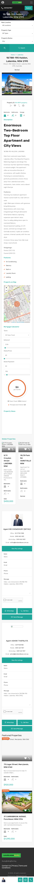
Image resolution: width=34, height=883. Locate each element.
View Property (17, 757)
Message (6, 579)
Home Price (8, 351)
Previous (3, 84)
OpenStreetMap (20, 322)
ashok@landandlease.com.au (19, 654)
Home (13, 55)
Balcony (8, 265)
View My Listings (17, 548)
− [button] (6, 290)
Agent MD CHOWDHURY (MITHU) (17, 529)
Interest (7, 340)
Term (5, 331)
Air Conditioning (11, 262)
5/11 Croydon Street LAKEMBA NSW (8, 460)
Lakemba (20, 55)
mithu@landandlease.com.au (19, 542)
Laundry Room (11, 273)
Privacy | (15, 866)
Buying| (4, 861)
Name (5, 554)
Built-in (8, 269)
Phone (6, 570)
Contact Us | (7, 866)
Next (30, 84)
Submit (28, 8)
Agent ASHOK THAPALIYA (17, 641)
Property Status (6, 38)
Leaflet (13, 322)
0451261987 (8, 8)
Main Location (6, 22)
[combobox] (17, 26)
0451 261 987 (19, 648)
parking (8, 277)
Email (5, 562)
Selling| (9, 861)
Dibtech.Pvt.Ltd (21, 876)
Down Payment (9, 362)
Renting (13, 861)
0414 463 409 (19, 536)
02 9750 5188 (19, 533)
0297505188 (19, 645)
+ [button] (6, 287)
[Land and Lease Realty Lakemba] (17, 2)
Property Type (6, 30)
